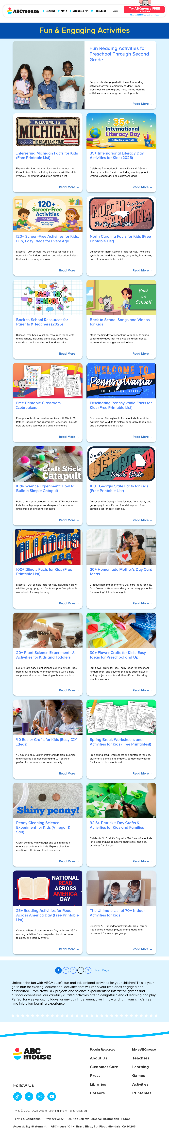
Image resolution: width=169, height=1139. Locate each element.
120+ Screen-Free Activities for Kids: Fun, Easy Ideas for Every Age (47, 239)
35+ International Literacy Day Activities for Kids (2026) (117, 155)
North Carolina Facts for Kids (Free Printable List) (120, 239)
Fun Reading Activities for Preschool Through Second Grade (119, 54)
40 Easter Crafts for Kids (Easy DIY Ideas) (46, 742)
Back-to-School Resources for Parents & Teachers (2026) (42, 322)
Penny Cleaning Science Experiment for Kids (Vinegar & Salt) (43, 827)
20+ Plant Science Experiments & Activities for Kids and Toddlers (45, 655)
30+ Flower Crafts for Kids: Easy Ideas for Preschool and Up (118, 655)
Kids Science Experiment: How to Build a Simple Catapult (45, 488)
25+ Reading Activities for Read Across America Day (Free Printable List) (47, 915)
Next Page (102, 970)
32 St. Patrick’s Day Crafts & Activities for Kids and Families (117, 825)
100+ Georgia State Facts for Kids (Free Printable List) (119, 488)
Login (115, 11)
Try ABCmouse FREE (144, 9)
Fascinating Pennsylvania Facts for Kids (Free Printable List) (121, 405)
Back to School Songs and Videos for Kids (120, 322)
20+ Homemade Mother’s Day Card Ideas (121, 572)
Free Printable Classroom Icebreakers (38, 405)
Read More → (142, 105)
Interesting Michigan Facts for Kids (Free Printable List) (47, 155)
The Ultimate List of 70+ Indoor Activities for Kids (117, 913)
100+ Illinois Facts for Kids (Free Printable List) (44, 572)
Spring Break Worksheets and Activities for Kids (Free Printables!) (120, 742)
